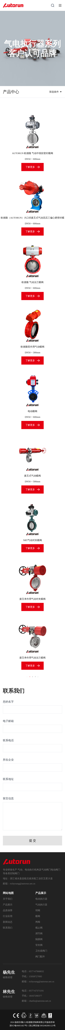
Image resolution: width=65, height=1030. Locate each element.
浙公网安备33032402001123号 (42, 1025)
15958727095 (35, 976)
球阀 (37, 910)
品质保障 (7, 910)
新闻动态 (7, 922)
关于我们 (7, 899)
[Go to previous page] (27, 676)
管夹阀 (38, 945)
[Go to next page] (38, 676)
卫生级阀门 (41, 950)
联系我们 (7, 927)
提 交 (32, 840)
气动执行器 (41, 904)
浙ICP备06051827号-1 (19, 1025)
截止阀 (38, 927)
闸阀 (37, 922)
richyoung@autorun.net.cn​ (41, 981)
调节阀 (38, 933)
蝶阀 (37, 916)
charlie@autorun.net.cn (40, 1001)
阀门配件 (40, 956)
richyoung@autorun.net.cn (22, 883)
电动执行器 (41, 899)
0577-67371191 (36, 990)
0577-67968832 (36, 971)
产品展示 (7, 904)
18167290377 (35, 995)
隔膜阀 (38, 939)
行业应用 (7, 916)
